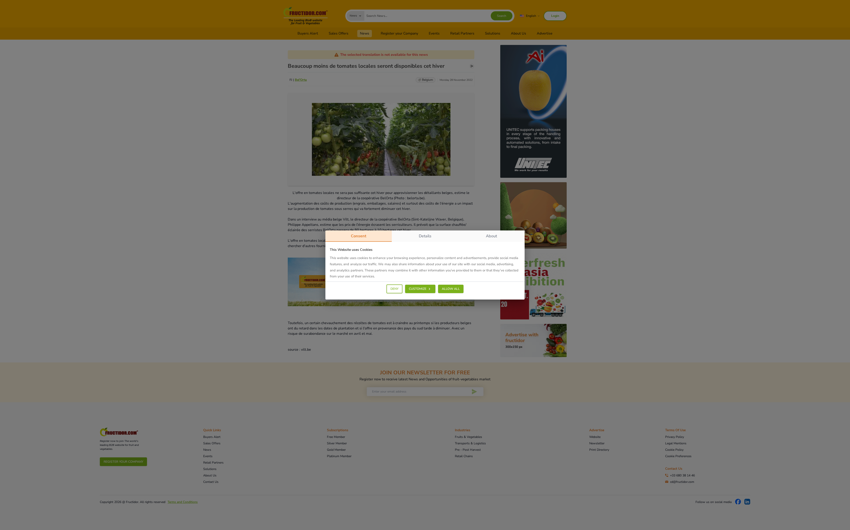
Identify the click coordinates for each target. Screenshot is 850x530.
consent (358, 236)
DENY (394, 289)
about (491, 236)
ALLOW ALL (451, 289)
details (425, 236)
